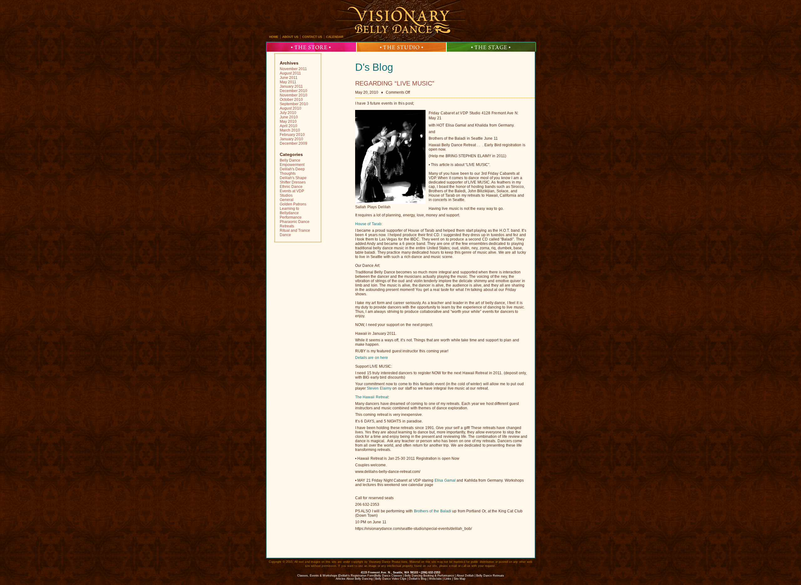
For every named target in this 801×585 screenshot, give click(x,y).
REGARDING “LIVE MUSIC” (394, 83)
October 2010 (291, 99)
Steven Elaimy (379, 388)
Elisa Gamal (445, 480)
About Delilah (465, 575)
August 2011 (290, 73)
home (273, 37)
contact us (312, 37)
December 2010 (293, 91)
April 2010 (288, 126)
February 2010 (292, 134)
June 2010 (289, 117)
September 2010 (294, 104)
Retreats (287, 226)
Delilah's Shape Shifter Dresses (293, 180)
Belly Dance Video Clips (390, 578)
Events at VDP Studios (292, 193)
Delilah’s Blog (417, 578)
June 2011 (289, 77)
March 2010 (290, 130)
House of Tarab (368, 224)
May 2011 (288, 82)
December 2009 (293, 143)
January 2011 (291, 86)
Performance (291, 217)
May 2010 (288, 121)
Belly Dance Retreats (490, 575)
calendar (334, 37)
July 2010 (288, 113)
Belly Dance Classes (388, 575)
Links (447, 578)
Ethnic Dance (291, 186)
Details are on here (371, 357)
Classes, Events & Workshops (317, 575)
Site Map (459, 578)
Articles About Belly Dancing (354, 578)
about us (290, 37)
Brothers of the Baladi (432, 511)
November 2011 (293, 69)
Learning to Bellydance (289, 210)
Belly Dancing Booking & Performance (429, 575)
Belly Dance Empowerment (292, 162)
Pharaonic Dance (294, 222)
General (286, 200)
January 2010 (291, 139)
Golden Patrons (293, 204)
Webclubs (435, 578)
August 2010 (290, 108)
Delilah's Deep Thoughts (292, 171)
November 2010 (293, 95)
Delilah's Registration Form (356, 575)
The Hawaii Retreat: (372, 397)
